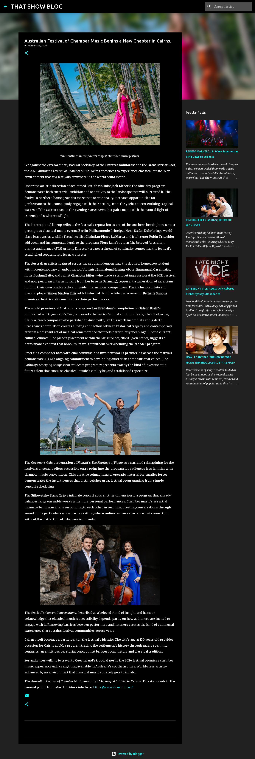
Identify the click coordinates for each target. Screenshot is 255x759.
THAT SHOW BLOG (36, 6)
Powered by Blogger (130, 753)
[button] (26, 53)
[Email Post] (26, 697)
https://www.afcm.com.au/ (113, 687)
